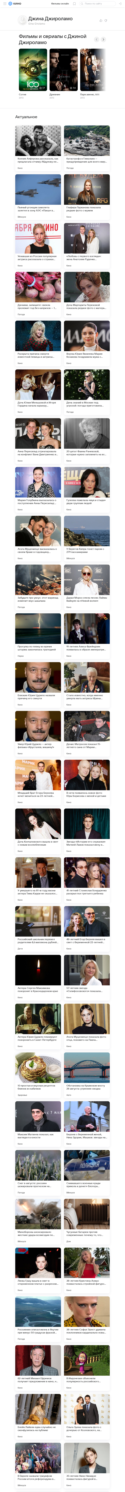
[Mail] (10, 3)
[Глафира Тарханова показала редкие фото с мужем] (87, 197)
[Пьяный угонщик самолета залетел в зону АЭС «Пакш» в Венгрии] (38, 197)
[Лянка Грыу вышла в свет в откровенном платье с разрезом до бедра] (38, 1270)
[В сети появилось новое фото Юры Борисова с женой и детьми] (87, 782)
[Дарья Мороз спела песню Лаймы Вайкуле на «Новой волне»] (87, 587)
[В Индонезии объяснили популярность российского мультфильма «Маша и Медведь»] (87, 1368)
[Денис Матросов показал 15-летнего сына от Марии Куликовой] (87, 734)
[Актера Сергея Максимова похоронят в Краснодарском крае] (38, 978)
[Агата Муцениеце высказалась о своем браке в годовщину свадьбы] (38, 539)
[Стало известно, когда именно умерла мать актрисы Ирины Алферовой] (87, 685)
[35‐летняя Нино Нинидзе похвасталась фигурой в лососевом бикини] (87, 1465)
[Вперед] (103, 39)
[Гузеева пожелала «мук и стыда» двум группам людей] (87, 490)
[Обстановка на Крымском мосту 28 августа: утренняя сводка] (87, 1075)
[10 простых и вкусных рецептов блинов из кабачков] (38, 1075)
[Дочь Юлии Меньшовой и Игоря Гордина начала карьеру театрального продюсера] (38, 392)
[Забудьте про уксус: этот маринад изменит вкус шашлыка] (38, 587)
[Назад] (96, 39)
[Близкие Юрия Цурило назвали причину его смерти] (38, 685)
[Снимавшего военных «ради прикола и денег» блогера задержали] (87, 1173)
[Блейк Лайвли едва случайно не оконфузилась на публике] (38, 1417)
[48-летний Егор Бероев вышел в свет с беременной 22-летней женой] (87, 929)
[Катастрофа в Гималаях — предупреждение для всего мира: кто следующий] (87, 148)
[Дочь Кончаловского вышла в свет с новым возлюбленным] (38, 831)
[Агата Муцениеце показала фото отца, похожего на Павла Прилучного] (87, 1026)
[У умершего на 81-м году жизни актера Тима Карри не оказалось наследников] (38, 880)
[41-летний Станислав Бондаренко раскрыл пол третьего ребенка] (87, 880)
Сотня (22, 94)
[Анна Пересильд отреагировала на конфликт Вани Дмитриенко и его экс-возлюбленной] (38, 441)
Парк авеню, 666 (89, 94)
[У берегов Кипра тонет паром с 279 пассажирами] (87, 539)
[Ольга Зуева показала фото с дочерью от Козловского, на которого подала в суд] (87, 1417)
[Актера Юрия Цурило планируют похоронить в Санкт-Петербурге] (38, 1026)
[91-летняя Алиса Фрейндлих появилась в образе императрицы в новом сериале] (87, 636)
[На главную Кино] (16, 3)
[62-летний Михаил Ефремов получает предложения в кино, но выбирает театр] (38, 1368)
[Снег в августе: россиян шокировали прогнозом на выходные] (38, 1173)
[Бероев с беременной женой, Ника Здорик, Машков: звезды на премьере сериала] (87, 1124)
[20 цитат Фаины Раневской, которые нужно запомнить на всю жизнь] (87, 441)
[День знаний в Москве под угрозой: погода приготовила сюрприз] (87, 392)
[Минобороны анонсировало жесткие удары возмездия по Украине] (38, 1222)
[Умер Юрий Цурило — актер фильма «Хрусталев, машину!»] (38, 734)
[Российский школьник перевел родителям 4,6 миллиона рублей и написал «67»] (38, 929)
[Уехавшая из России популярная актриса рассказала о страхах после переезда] (38, 246)
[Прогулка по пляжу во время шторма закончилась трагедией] (38, 636)
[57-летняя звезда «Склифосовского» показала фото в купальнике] (87, 978)
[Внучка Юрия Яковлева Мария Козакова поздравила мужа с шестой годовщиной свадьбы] (87, 343)
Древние (55, 94)
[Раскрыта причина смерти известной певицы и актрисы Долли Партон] (38, 343)
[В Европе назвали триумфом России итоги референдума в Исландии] (38, 1465)
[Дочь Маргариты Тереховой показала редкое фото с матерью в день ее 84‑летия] (87, 295)
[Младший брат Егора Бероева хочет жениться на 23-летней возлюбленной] (38, 782)
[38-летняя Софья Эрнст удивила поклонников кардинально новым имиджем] (87, 1319)
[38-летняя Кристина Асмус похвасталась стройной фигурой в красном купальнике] (87, 1270)
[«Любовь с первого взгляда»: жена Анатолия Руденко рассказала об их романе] (87, 246)
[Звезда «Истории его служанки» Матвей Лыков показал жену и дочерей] (87, 831)
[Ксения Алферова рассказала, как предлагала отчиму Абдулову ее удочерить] (38, 148)
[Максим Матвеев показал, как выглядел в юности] (38, 1124)
